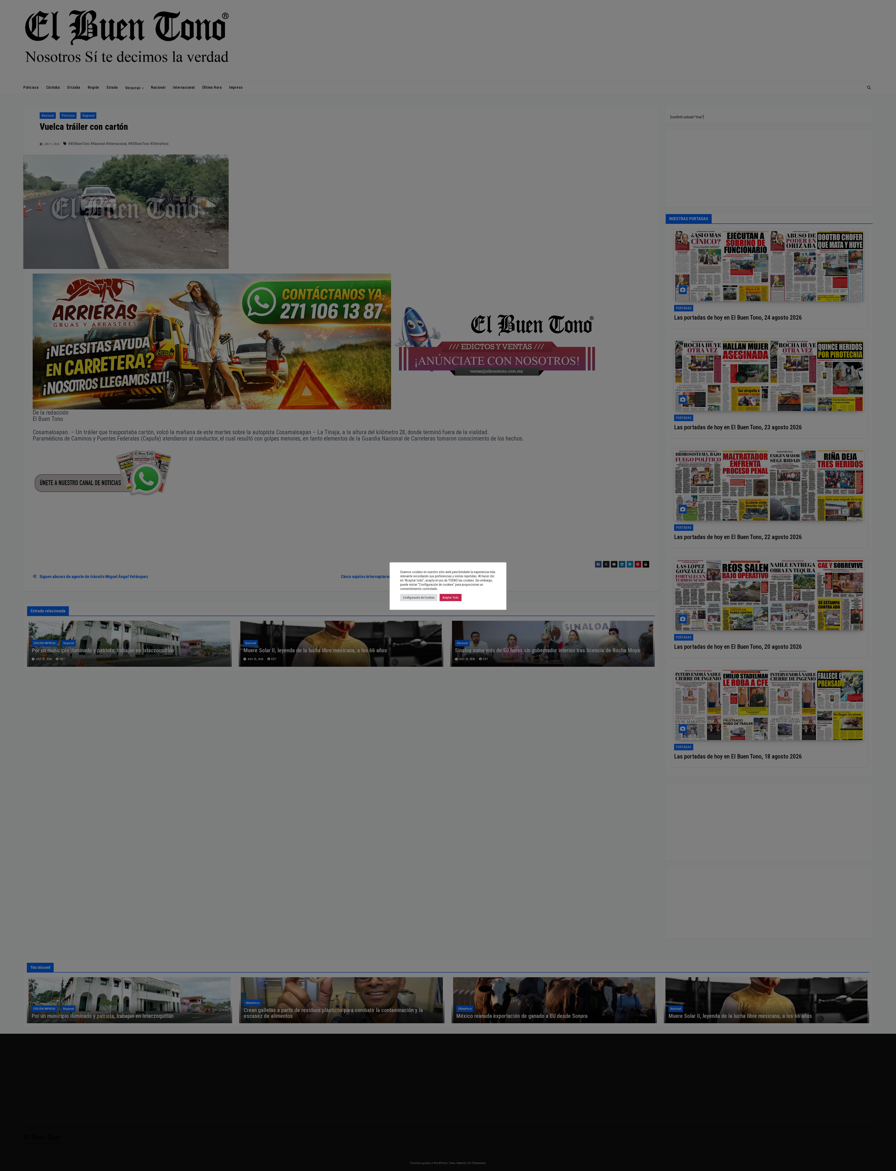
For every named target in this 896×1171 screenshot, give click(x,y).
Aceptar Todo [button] (450, 597)
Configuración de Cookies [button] (418, 597)
